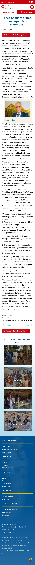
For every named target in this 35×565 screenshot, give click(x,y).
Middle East (28, 320)
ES (33, 2)
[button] (32, 7)
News (10, 318)
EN (30, 2)
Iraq (22, 320)
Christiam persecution (12, 320)
